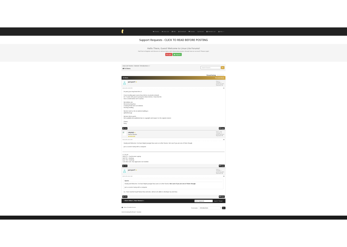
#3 (223, 176)
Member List (212, 31)
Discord (201, 31)
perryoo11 (131, 82)
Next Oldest (129, 200)
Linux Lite (166, 31)
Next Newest (138, 200)
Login (169, 54)
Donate (192, 31)
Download (182, 31)
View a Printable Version (130, 207)
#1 (223, 88)
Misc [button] (221, 31)
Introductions (144, 66)
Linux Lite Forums (128, 66)
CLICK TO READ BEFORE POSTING (186, 40)
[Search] (222, 67)
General (136, 66)
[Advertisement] (173, 13)
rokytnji (131, 132)
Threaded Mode (219, 78)
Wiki (174, 31)
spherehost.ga (128, 113)
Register (178, 54)
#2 (223, 139)
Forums (156, 31)
